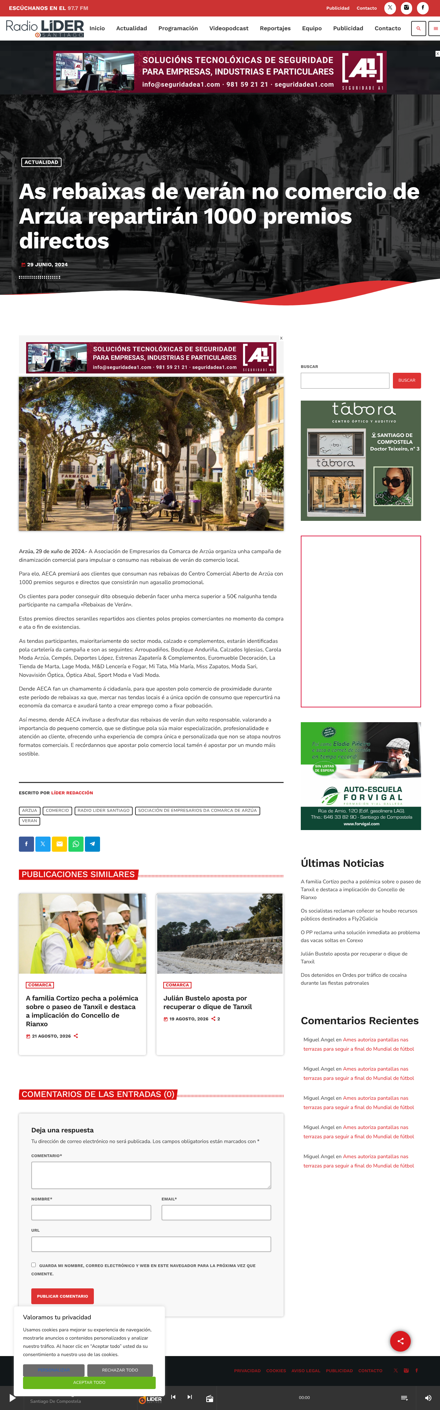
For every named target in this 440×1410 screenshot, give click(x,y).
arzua (29, 811)
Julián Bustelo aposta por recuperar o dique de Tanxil (207, 1002)
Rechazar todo (120, 1370)
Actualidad (41, 162)
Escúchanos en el (48, 8)
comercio (57, 811)
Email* (169, 1199)
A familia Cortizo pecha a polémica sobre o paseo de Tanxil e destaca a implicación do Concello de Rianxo (82, 1011)
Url (35, 1230)
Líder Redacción (72, 793)
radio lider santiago (104, 811)
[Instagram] (406, 8)
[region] (89, 1351)
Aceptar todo (89, 1383)
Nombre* (41, 1199)
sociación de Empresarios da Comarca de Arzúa (197, 811)
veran (29, 821)
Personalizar (54, 1370)
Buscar (309, 366)
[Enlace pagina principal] (45, 28)
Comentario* (46, 1155)
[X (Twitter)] (390, 8)
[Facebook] (423, 8)
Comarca (39, 985)
